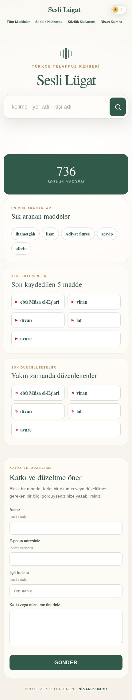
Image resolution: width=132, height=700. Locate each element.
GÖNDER (66, 662)
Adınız (18, 513)
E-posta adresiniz (25, 544)
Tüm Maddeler (18, 22)
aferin (21, 248)
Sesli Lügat (64, 9)
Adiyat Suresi (78, 234)
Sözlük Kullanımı (81, 22)
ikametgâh (25, 234)
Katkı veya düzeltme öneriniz (35, 605)
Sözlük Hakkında (48, 22)
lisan (50, 234)
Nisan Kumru (111, 22)
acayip (107, 234)
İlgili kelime (19, 576)
